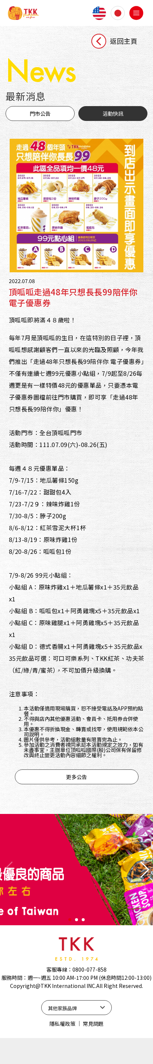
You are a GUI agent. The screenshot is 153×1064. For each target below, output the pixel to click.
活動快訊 (112, 113)
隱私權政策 (62, 1023)
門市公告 (40, 113)
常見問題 (93, 1023)
